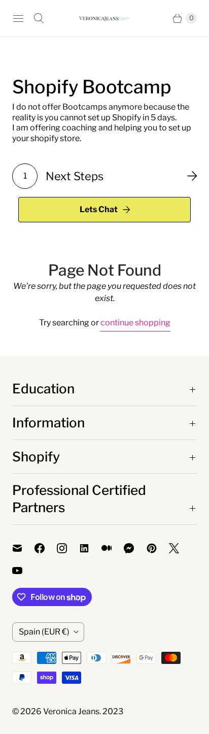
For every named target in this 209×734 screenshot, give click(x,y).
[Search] (38, 18)
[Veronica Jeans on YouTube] (23, 570)
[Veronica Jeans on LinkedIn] (90, 548)
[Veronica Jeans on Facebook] (45, 548)
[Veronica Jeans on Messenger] (135, 548)
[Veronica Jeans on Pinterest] (158, 548)
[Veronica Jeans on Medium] (112, 548)
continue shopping (135, 322)
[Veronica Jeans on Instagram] (68, 548)
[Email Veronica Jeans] (23, 548)
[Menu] (18, 18)
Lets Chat (99, 209)
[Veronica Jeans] (104, 18)
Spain (44, 632)
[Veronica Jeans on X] (180, 548)
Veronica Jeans (71, 711)
